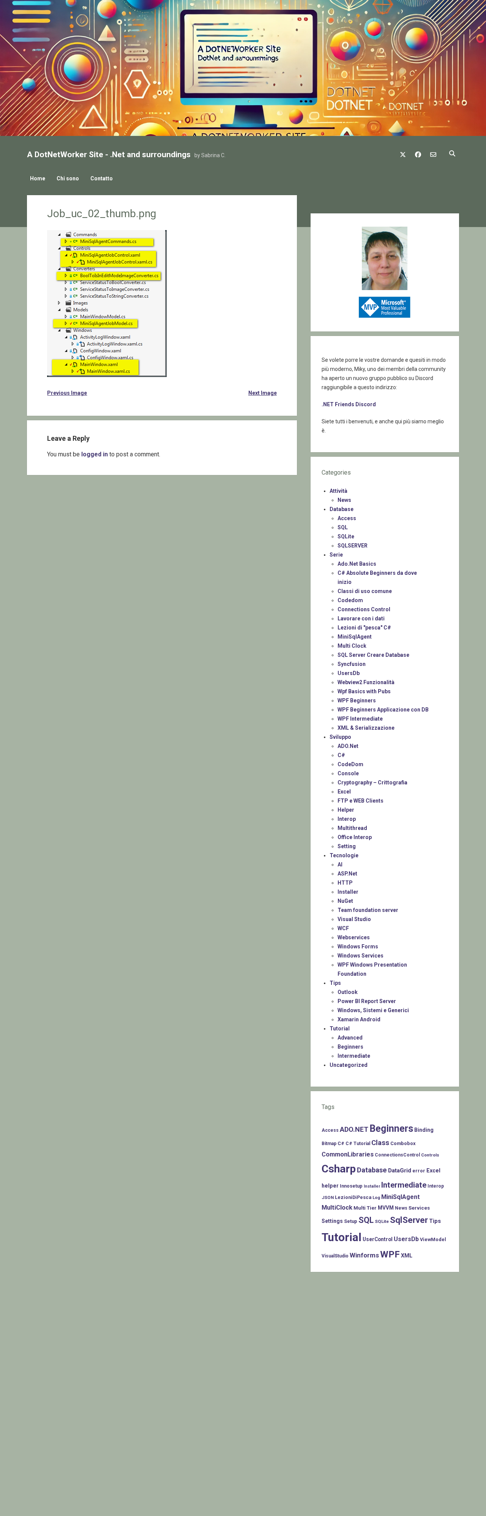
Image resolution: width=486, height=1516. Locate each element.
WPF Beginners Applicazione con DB (383, 710)
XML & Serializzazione (366, 728)
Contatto (101, 178)
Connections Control (364, 609)
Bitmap (329, 1143)
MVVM (386, 1208)
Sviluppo (340, 737)
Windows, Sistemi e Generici (373, 1010)
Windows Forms (358, 946)
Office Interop (355, 837)
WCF (343, 928)
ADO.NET (354, 1129)
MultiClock (337, 1207)
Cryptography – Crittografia (372, 782)
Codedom (350, 600)
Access (347, 518)
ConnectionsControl (397, 1155)
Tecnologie (344, 855)
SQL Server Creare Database (373, 655)
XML (406, 1256)
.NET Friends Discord (349, 404)
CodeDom (350, 764)
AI (340, 864)
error (418, 1171)
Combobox (402, 1143)
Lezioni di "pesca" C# (364, 628)
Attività (338, 491)
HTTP (345, 883)
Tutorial (340, 1028)
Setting (347, 846)
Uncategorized (349, 1065)
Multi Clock (352, 646)
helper (330, 1186)
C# (341, 755)
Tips (335, 983)
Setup (350, 1221)
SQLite (346, 536)
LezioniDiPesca (353, 1197)
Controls (430, 1155)
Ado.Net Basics (357, 564)
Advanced (350, 1038)
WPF (390, 1254)
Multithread (352, 828)
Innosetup (351, 1186)
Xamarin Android (359, 1019)
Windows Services (360, 956)
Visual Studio (354, 919)
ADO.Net (348, 746)
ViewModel (433, 1239)
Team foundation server (368, 910)
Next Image (262, 393)
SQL (343, 527)
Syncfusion (352, 664)
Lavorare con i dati (361, 618)
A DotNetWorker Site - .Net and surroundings (109, 154)
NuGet (345, 901)
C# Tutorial (358, 1143)
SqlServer (409, 1220)
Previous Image (67, 393)
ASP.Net (347, 874)
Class (380, 1143)
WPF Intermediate (360, 719)
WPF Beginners (357, 700)
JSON (328, 1197)
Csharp (339, 1169)
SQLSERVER (353, 546)
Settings (332, 1221)
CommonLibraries (348, 1154)
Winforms (364, 1255)
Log (376, 1197)
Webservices (354, 937)
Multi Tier (365, 1208)
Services (419, 1208)
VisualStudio (335, 1256)
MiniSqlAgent (355, 637)
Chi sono (68, 178)
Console (348, 773)
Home (37, 178)
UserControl (378, 1239)
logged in (94, 454)
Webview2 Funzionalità (366, 682)
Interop (347, 819)
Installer (348, 892)
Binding (424, 1130)
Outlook (348, 992)
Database (341, 509)
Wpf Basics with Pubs (364, 691)
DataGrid (399, 1170)
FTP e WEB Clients (360, 801)
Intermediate (354, 1056)
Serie (336, 555)
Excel (344, 792)
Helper (346, 810)
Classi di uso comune (365, 591)
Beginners (350, 1047)
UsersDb (349, 673)
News (344, 500)
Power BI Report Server (367, 1001)
